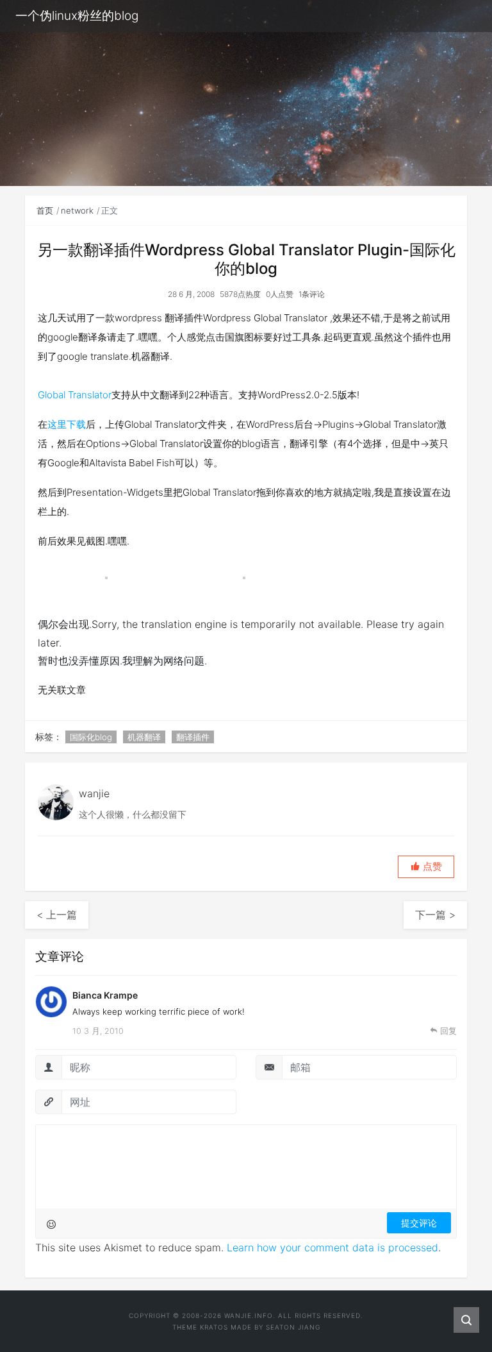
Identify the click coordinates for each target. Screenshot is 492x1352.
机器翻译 (144, 737)
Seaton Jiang (293, 1327)
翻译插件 (192, 737)
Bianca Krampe (105, 995)
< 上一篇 (57, 914)
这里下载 (66, 424)
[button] (426, 867)
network (77, 210)
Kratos (214, 1327)
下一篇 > (435, 914)
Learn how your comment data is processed (332, 1247)
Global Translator (74, 395)
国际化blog (91, 737)
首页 (45, 210)
